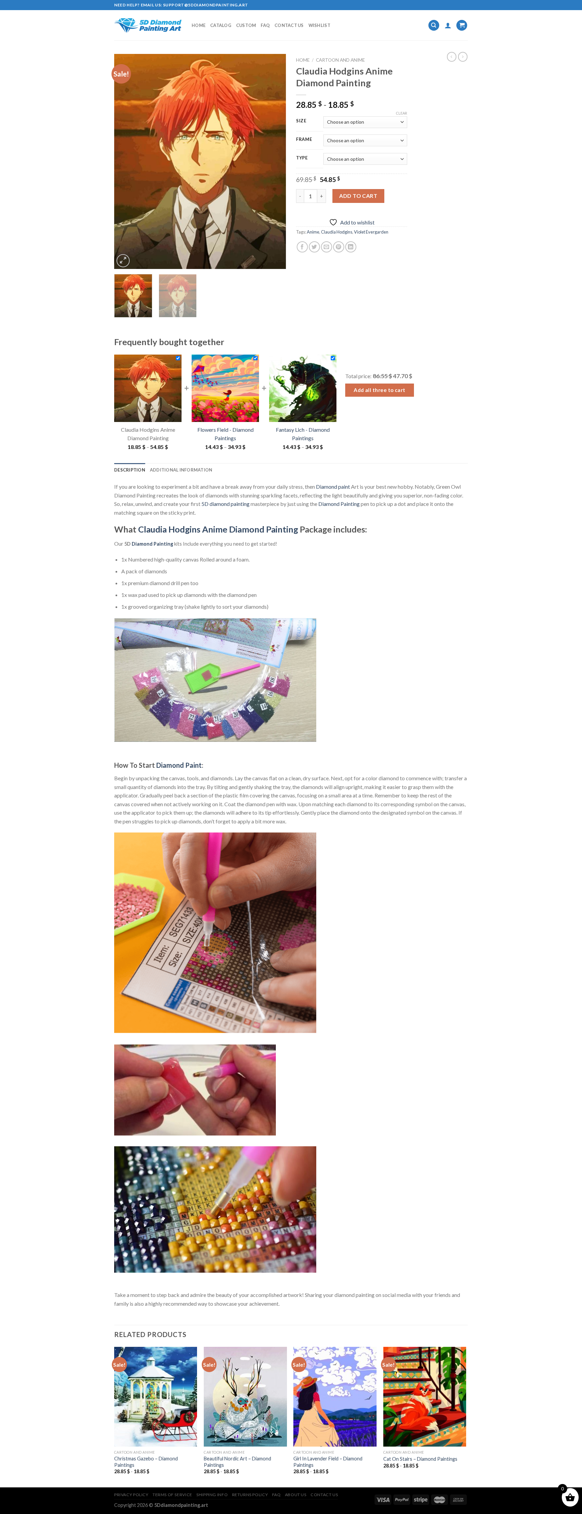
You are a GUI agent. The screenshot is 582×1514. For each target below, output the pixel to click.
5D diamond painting (225, 504)
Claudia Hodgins (336, 232)
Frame (304, 139)
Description (129, 470)
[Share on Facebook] (302, 246)
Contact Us (289, 25)
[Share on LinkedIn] (350, 246)
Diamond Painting (339, 504)
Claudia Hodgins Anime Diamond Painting (218, 529)
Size (301, 121)
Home (198, 25)
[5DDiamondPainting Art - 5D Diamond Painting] (148, 25)
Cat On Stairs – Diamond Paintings (420, 1459)
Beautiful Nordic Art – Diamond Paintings (237, 1462)
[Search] (433, 25)
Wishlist (319, 25)
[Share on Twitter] (314, 246)
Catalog (220, 25)
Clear (401, 113)
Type (302, 158)
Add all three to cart (380, 390)
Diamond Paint (179, 765)
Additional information (181, 470)
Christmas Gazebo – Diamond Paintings (146, 1462)
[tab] (129, 470)
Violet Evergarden (371, 232)
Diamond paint (333, 486)
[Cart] (461, 25)
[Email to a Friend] (326, 246)
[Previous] (126, 161)
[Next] (274, 161)
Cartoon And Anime (340, 60)
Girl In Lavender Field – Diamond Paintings (327, 1462)
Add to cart (358, 195)
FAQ (265, 25)
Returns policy (250, 1494)
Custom (246, 25)
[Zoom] (123, 260)
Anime (313, 232)
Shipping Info (212, 1494)
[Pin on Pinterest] (338, 246)
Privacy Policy (131, 1494)
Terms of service (172, 1494)
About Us (295, 1494)
